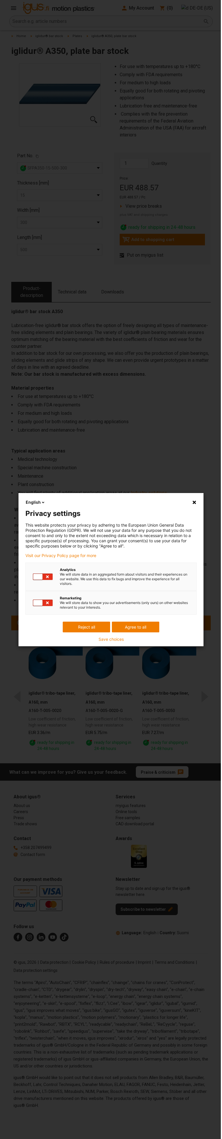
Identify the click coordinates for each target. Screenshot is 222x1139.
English (33, 502)
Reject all (86, 627)
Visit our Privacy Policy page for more (60, 555)
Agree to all (135, 627)
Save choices (111, 639)
